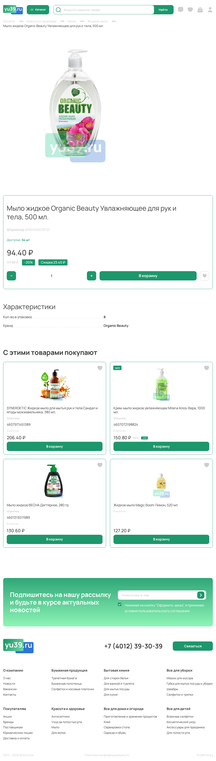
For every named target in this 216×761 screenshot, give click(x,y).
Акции (7, 716)
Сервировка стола (117, 727)
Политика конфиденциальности (107, 755)
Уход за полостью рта (66, 722)
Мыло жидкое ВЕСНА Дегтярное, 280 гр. (38, 505)
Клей (107, 722)
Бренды (8, 722)
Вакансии (10, 689)
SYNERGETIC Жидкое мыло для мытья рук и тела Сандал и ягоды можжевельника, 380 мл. (52, 410)
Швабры (172, 689)
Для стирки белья (116, 678)
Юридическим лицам (18, 733)
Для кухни (111, 694)
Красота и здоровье (68, 708)
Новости (9, 684)
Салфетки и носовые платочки (72, 689)
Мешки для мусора (180, 678)
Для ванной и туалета (119, 684)
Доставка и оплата (16, 738)
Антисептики (60, 716)
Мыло (55, 727)
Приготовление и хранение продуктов (130, 716)
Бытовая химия (116, 670)
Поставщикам (13, 727)
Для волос (58, 733)
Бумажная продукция (69, 670)
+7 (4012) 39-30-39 (133, 646)
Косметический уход (181, 722)
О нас (7, 678)
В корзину (54, 446)
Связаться (193, 646)
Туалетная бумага (64, 678)
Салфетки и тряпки (180, 694)
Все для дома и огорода (123, 708)
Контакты (9, 694)
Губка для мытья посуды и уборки (190, 684)
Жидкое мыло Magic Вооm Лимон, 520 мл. (145, 505)
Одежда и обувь (115, 733)
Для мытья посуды (116, 689)
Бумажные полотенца (66, 684)
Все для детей (178, 708)
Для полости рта (178, 733)
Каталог (40, 9)
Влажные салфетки (180, 716)
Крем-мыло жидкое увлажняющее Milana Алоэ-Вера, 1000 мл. (159, 410)
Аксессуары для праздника (186, 727)
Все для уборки (179, 670)
